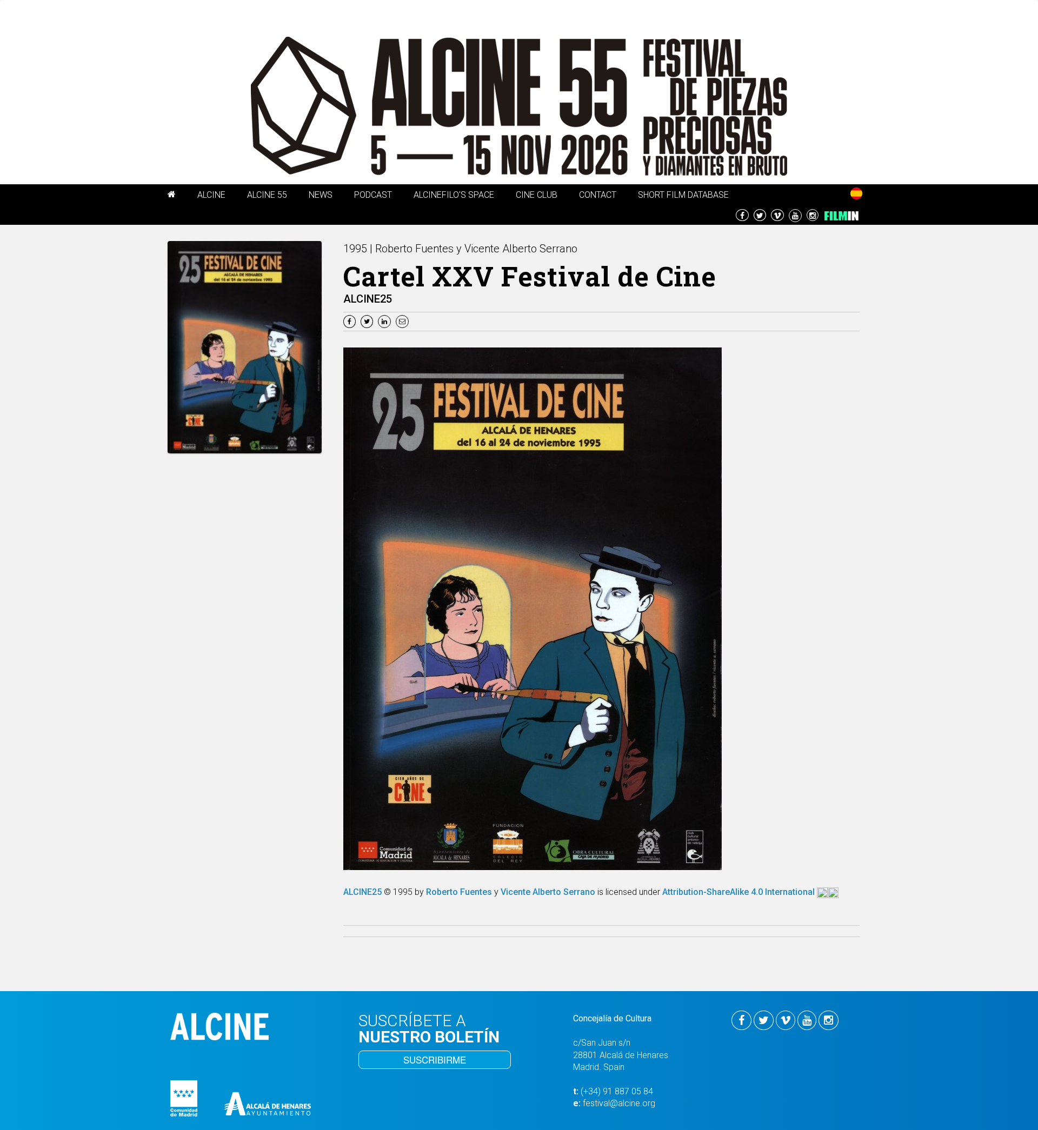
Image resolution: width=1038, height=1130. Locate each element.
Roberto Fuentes (459, 892)
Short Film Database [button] (683, 195)
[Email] (403, 321)
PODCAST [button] (373, 195)
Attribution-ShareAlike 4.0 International (739, 892)
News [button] (320, 195)
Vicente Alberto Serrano (548, 892)
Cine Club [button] (536, 195)
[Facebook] (350, 321)
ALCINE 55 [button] (267, 195)
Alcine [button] (211, 195)
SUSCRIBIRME (434, 1059)
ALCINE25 (363, 892)
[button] (172, 196)
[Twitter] (368, 321)
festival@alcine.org (619, 1103)
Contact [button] (597, 195)
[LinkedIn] (386, 321)
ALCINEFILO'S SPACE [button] (454, 195)
